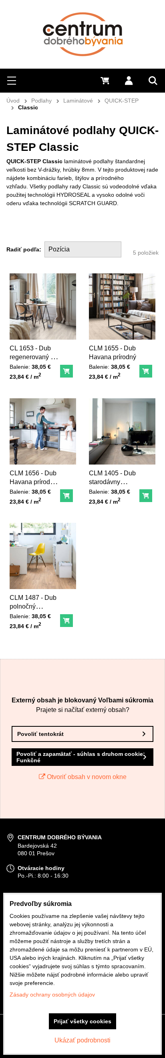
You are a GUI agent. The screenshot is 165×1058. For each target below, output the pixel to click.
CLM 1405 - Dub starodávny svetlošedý (112, 482)
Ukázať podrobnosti (82, 1040)
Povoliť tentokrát (40, 734)
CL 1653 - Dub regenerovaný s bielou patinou (32, 357)
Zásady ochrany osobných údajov (52, 994)
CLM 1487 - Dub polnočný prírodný (33, 606)
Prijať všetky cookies (82, 1021)
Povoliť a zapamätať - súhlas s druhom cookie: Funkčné (80, 757)
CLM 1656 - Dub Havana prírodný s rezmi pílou (33, 482)
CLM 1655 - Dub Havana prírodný (112, 352)
